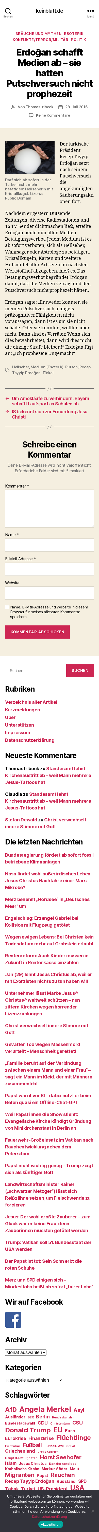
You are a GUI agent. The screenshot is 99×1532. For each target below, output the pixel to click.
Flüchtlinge (73, 1437)
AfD (11, 1409)
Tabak (12, 1488)
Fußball (32, 1444)
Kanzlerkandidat (62, 1464)
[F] (49, 1320)
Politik (78, 40)
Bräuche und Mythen (38, 33)
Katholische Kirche (22, 1469)
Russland (66, 1481)
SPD (82, 1481)
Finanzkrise (41, 1438)
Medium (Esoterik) (47, 367)
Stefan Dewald (21, 819)
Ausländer (15, 1417)
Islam (10, 1463)
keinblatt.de (49, 10)
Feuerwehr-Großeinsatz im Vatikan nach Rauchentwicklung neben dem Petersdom (49, 1146)
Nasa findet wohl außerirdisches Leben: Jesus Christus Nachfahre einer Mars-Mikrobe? (48, 880)
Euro (70, 1430)
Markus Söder (55, 1469)
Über (10, 717)
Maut (74, 1469)
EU (57, 1430)
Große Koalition (48, 1451)
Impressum (17, 732)
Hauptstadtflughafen (21, 1458)
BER (31, 1417)
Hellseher (20, 367)
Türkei (47, 372)
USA (77, 1488)
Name (12, 535)
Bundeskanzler (63, 1417)
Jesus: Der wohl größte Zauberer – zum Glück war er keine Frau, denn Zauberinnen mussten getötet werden (48, 1223)
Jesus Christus (32, 1463)
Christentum (60, 1423)
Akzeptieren (51, 1524)
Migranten (20, 1475)
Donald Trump (28, 1430)
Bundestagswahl (20, 1423)
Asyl (78, 1410)
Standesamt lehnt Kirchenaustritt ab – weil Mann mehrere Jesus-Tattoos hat (48, 775)
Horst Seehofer (60, 1457)
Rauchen (63, 1474)
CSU (77, 1423)
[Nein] (92, 1510)
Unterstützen (19, 725)
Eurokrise (15, 1438)
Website (12, 583)
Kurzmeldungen (22, 709)
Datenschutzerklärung (30, 740)
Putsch (71, 367)
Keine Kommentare (53, 115)
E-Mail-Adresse (20, 559)
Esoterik (74, 33)
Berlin (43, 1417)
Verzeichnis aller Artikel (31, 702)
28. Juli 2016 (76, 106)
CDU (43, 1423)
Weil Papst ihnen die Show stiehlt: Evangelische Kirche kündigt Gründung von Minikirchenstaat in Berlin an (48, 1121)
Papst (42, 1475)
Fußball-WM (54, 1446)
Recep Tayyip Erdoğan (29, 1481)
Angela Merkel (45, 1409)
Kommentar (17, 486)
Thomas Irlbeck (39, 106)
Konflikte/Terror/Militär (40, 40)
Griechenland (20, 1451)
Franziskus (12, 1446)
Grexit (70, 1446)
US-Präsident (53, 1488)
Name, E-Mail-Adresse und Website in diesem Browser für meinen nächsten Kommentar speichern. (49, 612)
